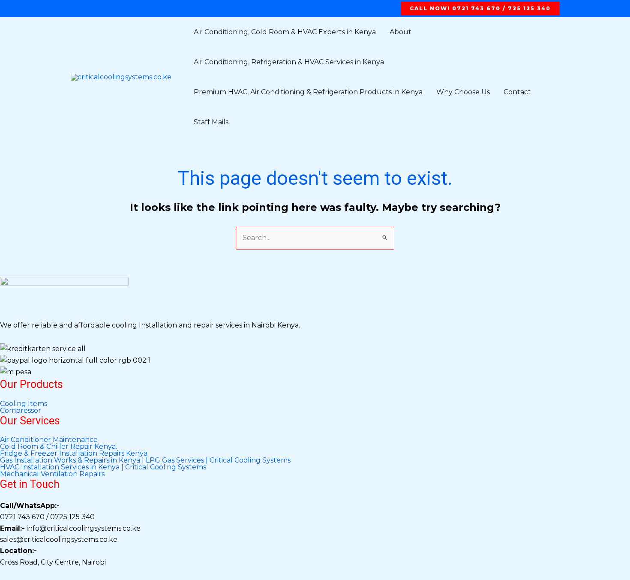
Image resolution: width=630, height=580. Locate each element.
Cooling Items (23, 403)
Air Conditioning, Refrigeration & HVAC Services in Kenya (289, 62)
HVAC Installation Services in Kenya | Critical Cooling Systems (103, 467)
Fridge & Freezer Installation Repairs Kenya (73, 453)
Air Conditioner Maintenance (49, 439)
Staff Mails (211, 122)
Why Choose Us (463, 92)
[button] (480, 8)
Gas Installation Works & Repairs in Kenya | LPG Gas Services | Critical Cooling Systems (145, 460)
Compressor (20, 410)
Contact (517, 92)
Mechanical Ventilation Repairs (52, 474)
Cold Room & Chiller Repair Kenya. (58, 446)
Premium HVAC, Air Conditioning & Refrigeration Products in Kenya (308, 92)
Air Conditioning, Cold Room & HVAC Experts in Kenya (285, 32)
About (400, 32)
